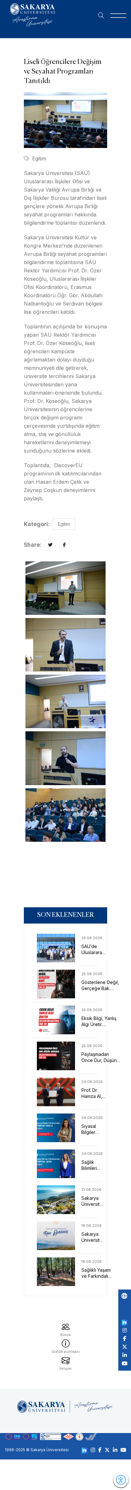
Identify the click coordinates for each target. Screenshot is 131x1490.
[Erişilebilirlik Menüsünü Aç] (120, 1479)
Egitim (39, 158)
